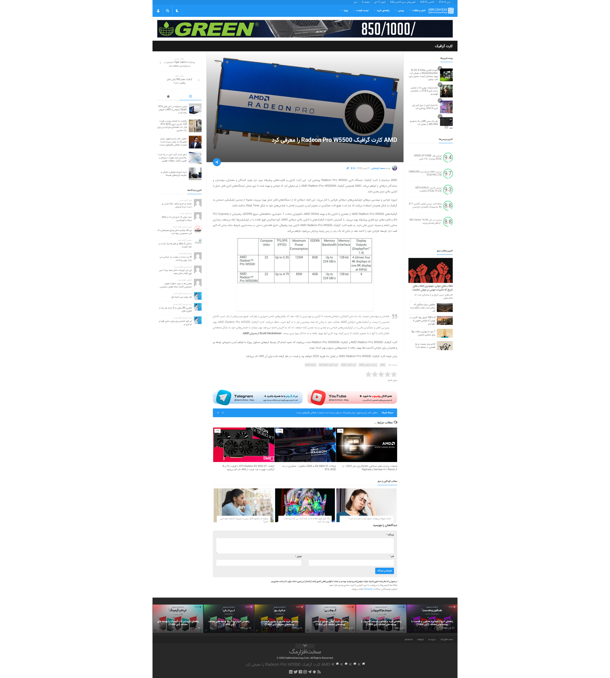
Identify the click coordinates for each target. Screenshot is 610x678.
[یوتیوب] (352, 397)
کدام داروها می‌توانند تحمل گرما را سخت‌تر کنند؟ (370, 519)
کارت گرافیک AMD (348, 364)
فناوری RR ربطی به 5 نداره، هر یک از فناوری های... (175, 309)
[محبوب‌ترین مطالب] (168, 97)
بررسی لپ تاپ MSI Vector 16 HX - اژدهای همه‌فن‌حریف (426, 221)
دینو (355, 2)
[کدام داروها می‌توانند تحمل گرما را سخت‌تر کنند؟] (366, 505)
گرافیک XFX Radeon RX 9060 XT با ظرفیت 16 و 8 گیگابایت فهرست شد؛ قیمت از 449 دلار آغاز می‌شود (248, 468)
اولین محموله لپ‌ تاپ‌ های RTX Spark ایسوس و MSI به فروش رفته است (172, 110)
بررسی (401, 11)
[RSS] (319, 672)
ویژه (346, 11)
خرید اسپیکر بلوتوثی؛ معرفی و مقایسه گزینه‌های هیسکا (174, 173)
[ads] (305, 29)
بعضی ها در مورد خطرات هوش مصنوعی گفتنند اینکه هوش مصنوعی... (175, 285)
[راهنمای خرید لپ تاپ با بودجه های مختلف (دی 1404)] (229, 619)
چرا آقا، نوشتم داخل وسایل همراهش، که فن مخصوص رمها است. (174, 232)
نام (392, 556)
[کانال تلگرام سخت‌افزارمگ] (309, 672)
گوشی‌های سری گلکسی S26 (402, 2)
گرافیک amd (311, 364)
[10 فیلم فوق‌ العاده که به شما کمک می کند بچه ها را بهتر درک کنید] (305, 505)
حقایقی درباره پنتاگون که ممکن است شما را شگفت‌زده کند (422, 308)
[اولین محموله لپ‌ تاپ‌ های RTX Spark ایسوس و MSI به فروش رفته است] (195, 109)
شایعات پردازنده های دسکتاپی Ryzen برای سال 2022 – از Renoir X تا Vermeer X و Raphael (369, 468)
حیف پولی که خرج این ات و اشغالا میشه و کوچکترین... (177, 218)
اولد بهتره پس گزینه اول (181, 297)
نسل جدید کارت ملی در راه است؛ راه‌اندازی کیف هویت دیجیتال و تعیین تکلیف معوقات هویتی (172, 158)
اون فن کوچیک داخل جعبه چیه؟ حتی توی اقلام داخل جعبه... (175, 271)
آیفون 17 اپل (379, 2)
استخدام (408, 639)
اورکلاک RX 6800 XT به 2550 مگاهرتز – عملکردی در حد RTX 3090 (309, 468)
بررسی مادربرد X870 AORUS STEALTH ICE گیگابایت (428, 189)
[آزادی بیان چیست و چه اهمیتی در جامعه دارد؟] (445, 345)
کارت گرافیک (444, 46)
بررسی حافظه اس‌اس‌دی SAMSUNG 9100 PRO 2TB (425, 173)
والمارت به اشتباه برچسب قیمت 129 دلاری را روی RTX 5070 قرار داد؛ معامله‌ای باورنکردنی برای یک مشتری (172, 125)
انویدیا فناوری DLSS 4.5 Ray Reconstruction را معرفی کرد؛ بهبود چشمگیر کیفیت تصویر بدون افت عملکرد (423, 75)
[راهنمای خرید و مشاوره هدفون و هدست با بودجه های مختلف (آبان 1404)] (432, 619)
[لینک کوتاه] (348, 168)
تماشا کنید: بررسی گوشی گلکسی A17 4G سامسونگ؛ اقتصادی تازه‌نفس (425, 205)
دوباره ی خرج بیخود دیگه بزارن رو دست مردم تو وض (177, 205)
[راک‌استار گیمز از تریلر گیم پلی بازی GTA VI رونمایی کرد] (446, 107)
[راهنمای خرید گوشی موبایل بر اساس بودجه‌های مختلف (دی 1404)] (330, 619)
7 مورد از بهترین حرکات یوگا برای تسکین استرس (423, 333)
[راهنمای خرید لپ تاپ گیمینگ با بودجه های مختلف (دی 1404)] (178, 619)
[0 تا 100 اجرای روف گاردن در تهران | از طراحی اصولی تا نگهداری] (445, 320)
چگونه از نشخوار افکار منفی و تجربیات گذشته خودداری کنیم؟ (244, 520)
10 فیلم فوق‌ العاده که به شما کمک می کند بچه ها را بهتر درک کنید (306, 520)
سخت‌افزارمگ (446, 639)
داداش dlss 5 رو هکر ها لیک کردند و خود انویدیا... (175, 245)
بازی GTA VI (444, 2)
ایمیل (298, 556)
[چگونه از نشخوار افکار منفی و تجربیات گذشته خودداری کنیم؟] (244, 505)
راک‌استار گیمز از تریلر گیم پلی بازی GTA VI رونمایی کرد (425, 106)
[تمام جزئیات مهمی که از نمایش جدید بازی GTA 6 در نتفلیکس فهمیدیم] (446, 91)
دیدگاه (390, 535)
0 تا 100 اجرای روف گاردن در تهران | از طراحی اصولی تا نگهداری (422, 321)
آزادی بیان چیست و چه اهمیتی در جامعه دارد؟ (425, 345)
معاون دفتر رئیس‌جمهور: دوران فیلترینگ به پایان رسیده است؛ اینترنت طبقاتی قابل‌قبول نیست (336, 413)
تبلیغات (420, 639)
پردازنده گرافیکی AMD (368, 364)
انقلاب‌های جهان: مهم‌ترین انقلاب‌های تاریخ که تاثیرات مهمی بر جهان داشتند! (432, 288)
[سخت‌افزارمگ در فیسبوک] (300, 672)
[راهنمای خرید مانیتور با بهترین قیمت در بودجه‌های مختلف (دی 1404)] (279, 619)
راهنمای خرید (383, 11)
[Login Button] (158, 10)
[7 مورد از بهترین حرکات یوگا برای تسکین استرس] (445, 333)
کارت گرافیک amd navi (328, 364)
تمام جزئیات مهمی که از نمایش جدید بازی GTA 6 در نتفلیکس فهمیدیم (424, 91)
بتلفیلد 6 (366, 2)
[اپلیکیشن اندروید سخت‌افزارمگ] (314, 672)
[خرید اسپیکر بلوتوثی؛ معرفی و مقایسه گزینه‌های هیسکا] (195, 174)
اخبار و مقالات (418, 11)
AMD (382, 364)
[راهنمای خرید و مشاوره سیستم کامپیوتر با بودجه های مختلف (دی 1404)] (381, 619)
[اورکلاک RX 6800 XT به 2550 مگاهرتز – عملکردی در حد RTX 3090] (305, 445)
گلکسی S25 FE (427, 2)
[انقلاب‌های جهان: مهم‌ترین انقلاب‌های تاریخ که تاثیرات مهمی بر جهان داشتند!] (430, 270)
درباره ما (432, 639)
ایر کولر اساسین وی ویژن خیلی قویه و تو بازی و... (175, 322)
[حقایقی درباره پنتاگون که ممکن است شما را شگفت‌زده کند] (445, 307)
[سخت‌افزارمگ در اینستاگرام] (305, 672)
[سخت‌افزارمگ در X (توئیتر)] (296, 672)
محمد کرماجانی (378, 168)
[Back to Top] (305, 646)
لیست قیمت (362, 11)
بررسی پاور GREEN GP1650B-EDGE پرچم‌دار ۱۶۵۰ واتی (428, 157)
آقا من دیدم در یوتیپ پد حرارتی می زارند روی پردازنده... (176, 258)
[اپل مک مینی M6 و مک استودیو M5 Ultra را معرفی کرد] (446, 122)
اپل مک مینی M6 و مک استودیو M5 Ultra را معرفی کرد (424, 122)
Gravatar (368, 589)
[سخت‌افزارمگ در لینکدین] (290, 672)
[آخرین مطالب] (191, 97)
